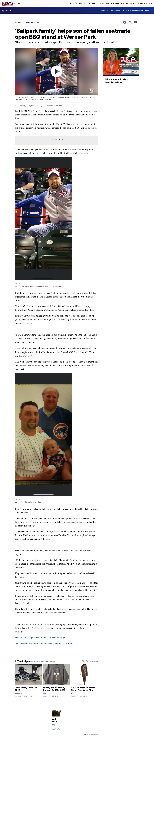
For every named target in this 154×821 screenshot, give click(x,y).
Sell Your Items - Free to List (44, 661)
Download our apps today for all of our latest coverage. (40, 637)
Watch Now (144, 3)
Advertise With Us (117, 10)
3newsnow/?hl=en (7, 11)
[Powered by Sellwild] (94, 735)
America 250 (104, 10)
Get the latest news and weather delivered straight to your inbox (44, 643)
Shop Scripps (128, 3)
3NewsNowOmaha (11, 11)
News (18, 22)
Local (82, 3)
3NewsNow (4, 11)
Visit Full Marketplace (90, 661)
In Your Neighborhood (134, 10)
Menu (72, 4)
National (93, 3)
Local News (33, 22)
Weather (104, 3)
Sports (115, 3)
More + (148, 10)
